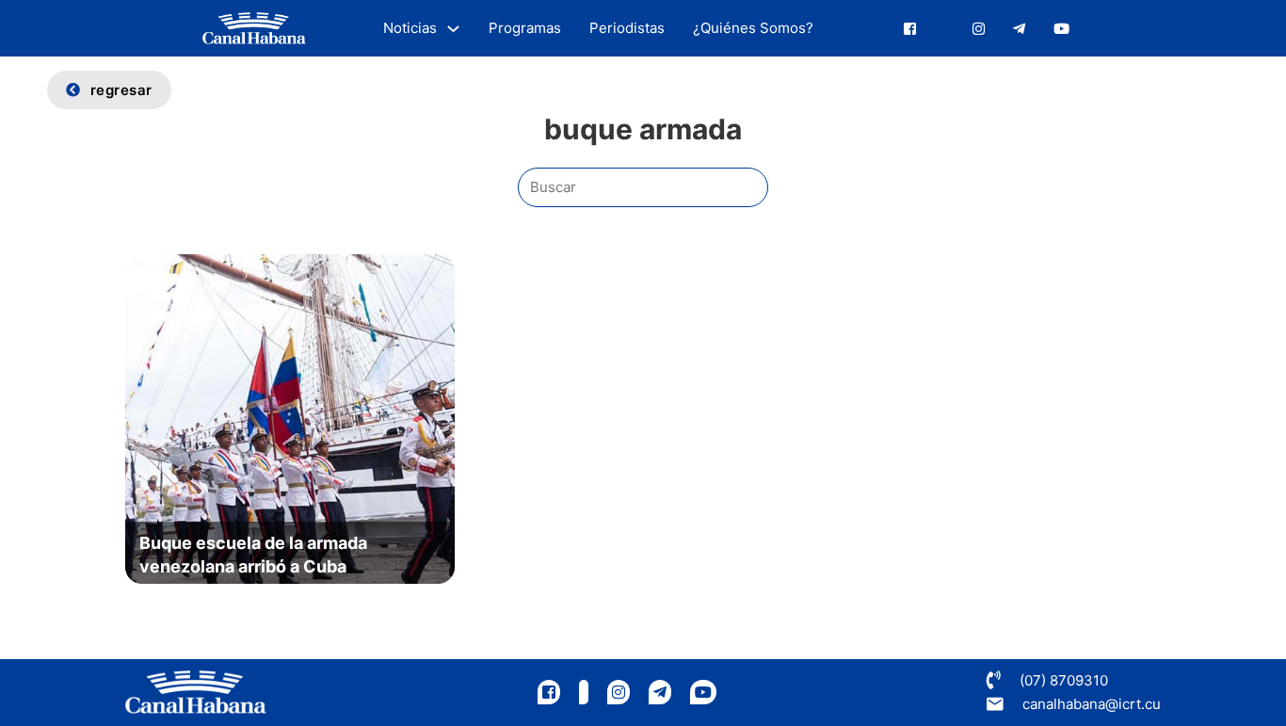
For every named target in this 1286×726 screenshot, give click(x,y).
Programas (525, 28)
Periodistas (627, 28)
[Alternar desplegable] (453, 29)
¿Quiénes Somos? (753, 28)
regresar (121, 90)
